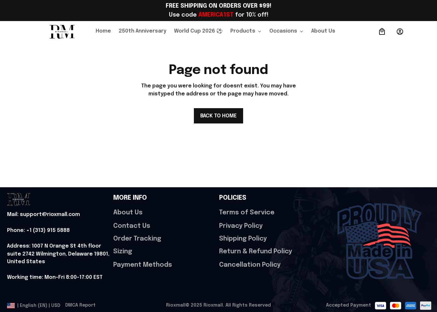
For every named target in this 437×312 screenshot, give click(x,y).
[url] (43, 215)
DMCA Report (80, 305)
